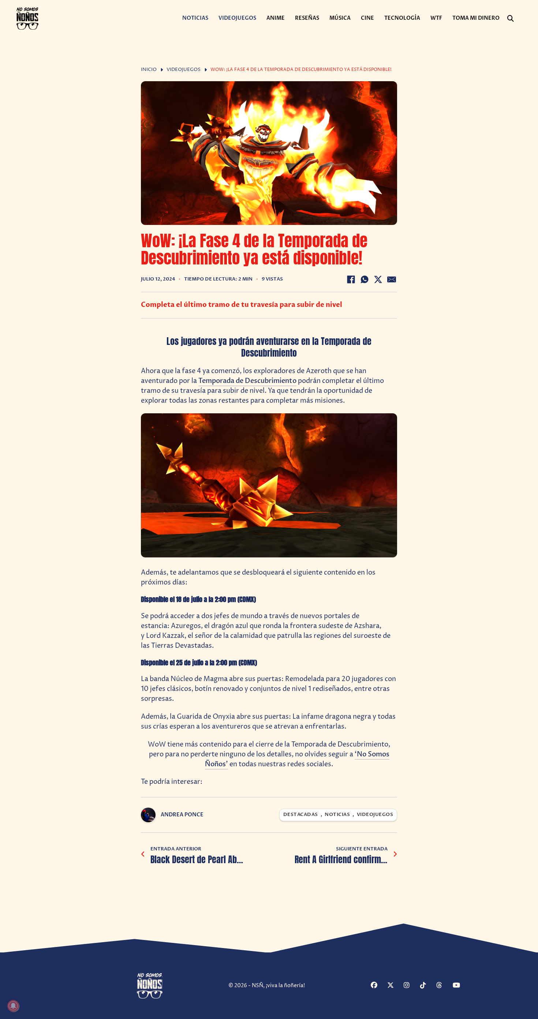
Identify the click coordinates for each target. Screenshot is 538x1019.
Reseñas (307, 18)
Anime (275, 18)
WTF (436, 18)
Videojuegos (237, 18)
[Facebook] (350, 279)
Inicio (149, 70)
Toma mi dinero (476, 18)
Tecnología (402, 18)
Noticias (195, 18)
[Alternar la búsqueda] (511, 18)
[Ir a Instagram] (411, 986)
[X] (378, 279)
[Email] (391, 279)
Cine (367, 18)
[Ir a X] (394, 986)
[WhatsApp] (364, 279)
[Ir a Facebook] (378, 986)
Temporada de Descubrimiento (247, 381)
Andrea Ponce (182, 814)
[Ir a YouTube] (460, 986)
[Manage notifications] (13, 1006)
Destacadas (300, 815)
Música (340, 18)
